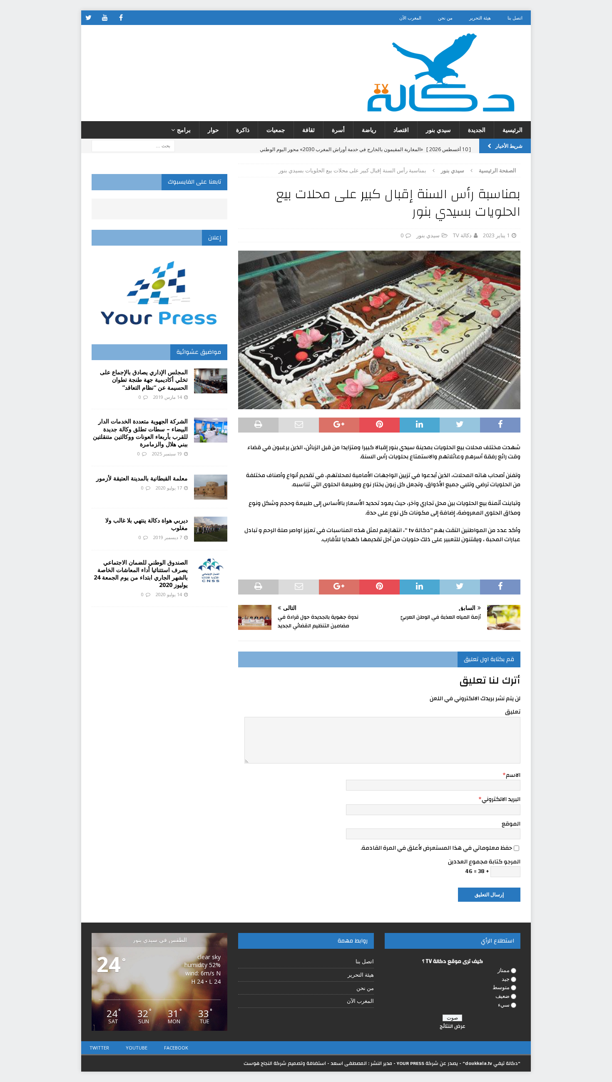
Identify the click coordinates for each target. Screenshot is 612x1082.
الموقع (511, 823)
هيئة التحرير (480, 18)
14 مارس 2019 (167, 397)
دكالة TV (462, 235)
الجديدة (476, 130)
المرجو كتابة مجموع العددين (484, 861)
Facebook (176, 1048)
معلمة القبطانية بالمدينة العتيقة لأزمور (142, 478)
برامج (184, 130)
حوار (213, 130)
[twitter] (88, 17)
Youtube (136, 1048)
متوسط (501, 987)
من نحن (445, 18)
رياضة (369, 130)
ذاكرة (242, 130)
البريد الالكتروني (501, 799)
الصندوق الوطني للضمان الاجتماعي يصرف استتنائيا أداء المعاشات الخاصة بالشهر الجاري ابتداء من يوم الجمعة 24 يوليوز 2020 (141, 573)
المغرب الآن (410, 18)
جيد (506, 979)
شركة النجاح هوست (265, 1063)
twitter (99, 1048)
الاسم (513, 775)
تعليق (512, 711)
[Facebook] (121, 17)
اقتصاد (401, 130)
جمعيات (275, 130)
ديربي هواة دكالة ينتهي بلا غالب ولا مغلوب (146, 524)
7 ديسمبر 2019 (167, 537)
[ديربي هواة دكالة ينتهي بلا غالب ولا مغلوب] (210, 529)
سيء (504, 1004)
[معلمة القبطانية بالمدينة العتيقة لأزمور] (210, 487)
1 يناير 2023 (496, 235)
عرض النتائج (452, 1026)
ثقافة (308, 130)
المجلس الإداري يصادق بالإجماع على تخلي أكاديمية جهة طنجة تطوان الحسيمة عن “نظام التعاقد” (144, 379)
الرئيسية (512, 130)
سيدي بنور (438, 130)
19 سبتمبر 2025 (167, 453)
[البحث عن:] (133, 145)
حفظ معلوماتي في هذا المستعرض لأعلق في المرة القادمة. (436, 848)
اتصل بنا (515, 18)
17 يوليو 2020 (169, 488)
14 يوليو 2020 (169, 594)
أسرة (338, 130)
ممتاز (504, 970)
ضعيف (502, 996)
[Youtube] (104, 17)
